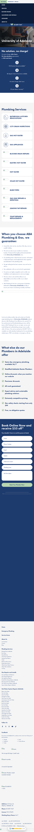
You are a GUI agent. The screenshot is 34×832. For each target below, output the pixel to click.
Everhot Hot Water (5, 717)
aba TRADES (4, 821)
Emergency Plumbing (8, 631)
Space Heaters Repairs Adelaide (9, 685)
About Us (4, 22)
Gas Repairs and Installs (9, 15)
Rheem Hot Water (5, 701)
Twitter (5, 743)
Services (4, 8)
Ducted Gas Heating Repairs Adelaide (10, 680)
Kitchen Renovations (6, 663)
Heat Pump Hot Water (6, 698)
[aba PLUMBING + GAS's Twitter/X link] (6, 726)
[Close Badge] (25, 827)
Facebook (6, 741)
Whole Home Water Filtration (8, 665)
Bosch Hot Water (5, 703)
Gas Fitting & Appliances (7, 676)
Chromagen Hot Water (6, 713)
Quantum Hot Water (6, 712)
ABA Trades (3, 1)
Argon (23, 826)
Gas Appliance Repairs (7, 678)
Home (3, 5)
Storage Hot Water (6, 696)
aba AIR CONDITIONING (14, 821)
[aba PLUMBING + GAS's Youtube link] (12, 726)
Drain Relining (5, 655)
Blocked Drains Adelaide (7, 651)
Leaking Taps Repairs (6, 658)
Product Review (22, 741)
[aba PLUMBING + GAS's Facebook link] (2, 726)
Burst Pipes (4, 653)
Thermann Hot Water (6, 718)
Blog (3, 645)
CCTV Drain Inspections (7, 656)
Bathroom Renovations (6, 661)
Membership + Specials (13, 1)
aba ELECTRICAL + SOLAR (7, 823)
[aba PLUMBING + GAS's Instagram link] (9, 726)
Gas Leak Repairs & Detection (8, 674)
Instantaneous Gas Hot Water (8, 700)
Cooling (3, 668)
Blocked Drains (6, 11)
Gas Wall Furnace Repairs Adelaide (9, 683)
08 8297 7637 (10, 809)
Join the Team (4, 641)
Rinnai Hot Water (5, 706)
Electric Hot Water (5, 691)
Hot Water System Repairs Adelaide (12, 689)
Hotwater (5, 18)
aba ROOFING (18, 823)
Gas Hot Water (5, 693)
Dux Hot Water (5, 705)
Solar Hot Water (5, 694)
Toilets (3, 660)
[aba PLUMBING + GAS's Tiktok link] (16, 726)
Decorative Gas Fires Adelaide (8, 681)
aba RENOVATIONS (27, 823)
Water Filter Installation (6, 666)
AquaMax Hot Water (6, 710)
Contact (3, 643)
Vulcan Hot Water (5, 708)
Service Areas (6, 635)
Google (5, 739)
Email (20, 739)
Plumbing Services (7, 649)
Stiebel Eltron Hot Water (7, 715)
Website (18, 826)
